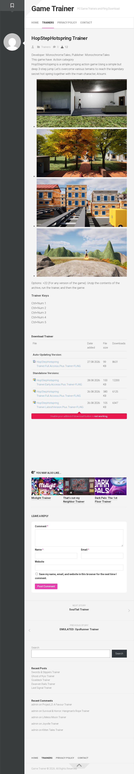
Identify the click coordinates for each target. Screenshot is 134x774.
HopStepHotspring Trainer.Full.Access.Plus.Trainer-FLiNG (59, 364)
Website (39, 561)
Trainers (48, 22)
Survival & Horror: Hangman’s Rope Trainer (65, 711)
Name (39, 549)
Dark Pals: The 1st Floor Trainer (106, 499)
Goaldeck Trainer (40, 680)
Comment (41, 526)
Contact (86, 22)
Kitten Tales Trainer (52, 730)
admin (34, 704)
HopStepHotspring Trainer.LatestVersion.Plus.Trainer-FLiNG (60, 405)
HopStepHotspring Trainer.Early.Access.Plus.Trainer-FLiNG (59, 382)
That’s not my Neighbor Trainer (73, 499)
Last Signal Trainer (41, 687)
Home (35, 22)
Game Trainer (52, 8)
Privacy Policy (67, 22)
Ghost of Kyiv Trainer (42, 676)
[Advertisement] (79, 444)
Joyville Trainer (50, 723)
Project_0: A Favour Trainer (57, 704)
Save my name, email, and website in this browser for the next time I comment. (76, 576)
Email (85, 549)
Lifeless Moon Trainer (54, 717)
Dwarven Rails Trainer (43, 684)
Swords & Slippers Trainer (45, 672)
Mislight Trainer (41, 498)
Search (35, 647)
